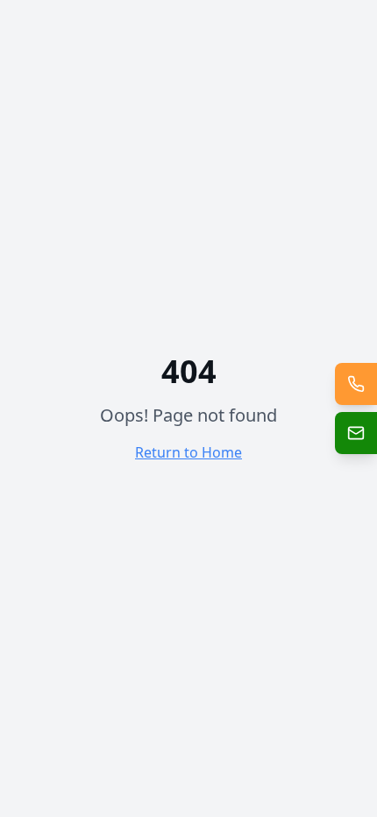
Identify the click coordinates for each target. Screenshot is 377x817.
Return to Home (188, 452)
